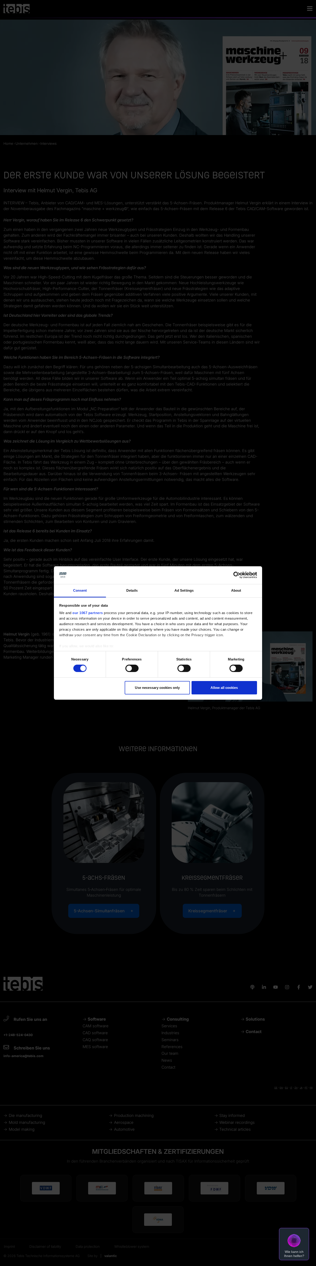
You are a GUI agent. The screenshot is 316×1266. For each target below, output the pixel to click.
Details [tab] (132, 590)
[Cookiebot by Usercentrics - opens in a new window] (237, 575)
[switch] (132, 668)
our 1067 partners (87, 613)
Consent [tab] (80, 590)
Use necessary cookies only (157, 688)
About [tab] (236, 590)
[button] (294, 1244)
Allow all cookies (224, 688)
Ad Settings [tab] (184, 590)
